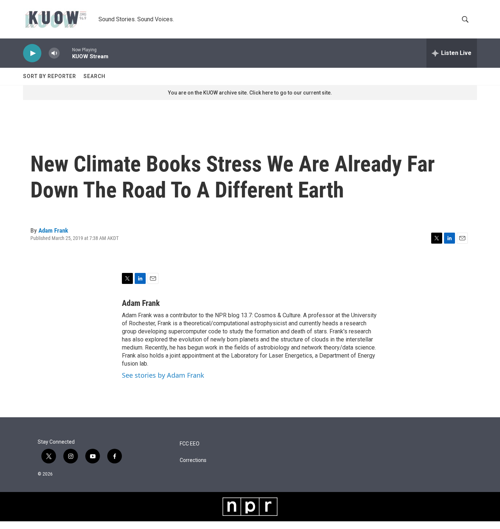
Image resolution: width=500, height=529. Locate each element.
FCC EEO (189, 444)
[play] (32, 53)
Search (94, 76)
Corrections (193, 460)
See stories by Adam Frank (163, 375)
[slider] (66, 53)
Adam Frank (53, 230)
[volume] (54, 53)
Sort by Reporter (49, 76)
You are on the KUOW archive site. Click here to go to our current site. (250, 93)
